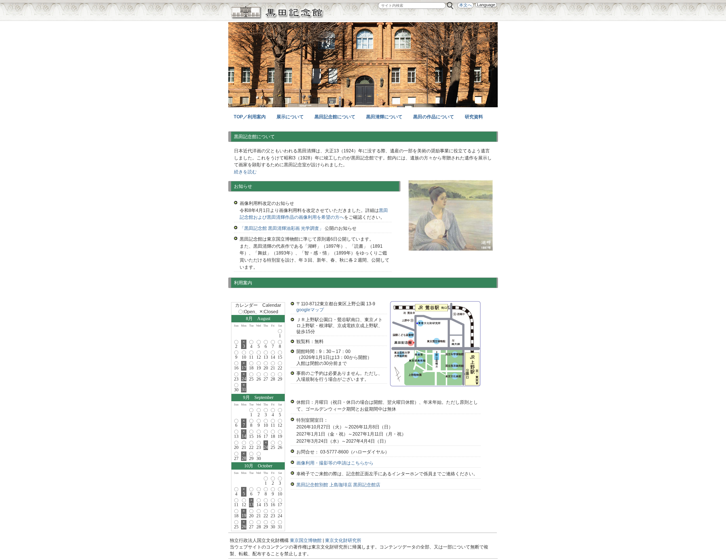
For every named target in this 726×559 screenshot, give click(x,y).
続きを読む (245, 171)
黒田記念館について (335, 116)
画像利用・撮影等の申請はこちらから (334, 463)
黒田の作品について (433, 116)
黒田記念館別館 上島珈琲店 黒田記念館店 (338, 484)
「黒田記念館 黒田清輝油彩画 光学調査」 (282, 228)
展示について (290, 116)
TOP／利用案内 (250, 116)
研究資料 (474, 116)
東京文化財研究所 (343, 540)
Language (486, 5)
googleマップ (310, 309)
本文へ (465, 5)
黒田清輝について (384, 116)
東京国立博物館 (306, 540)
